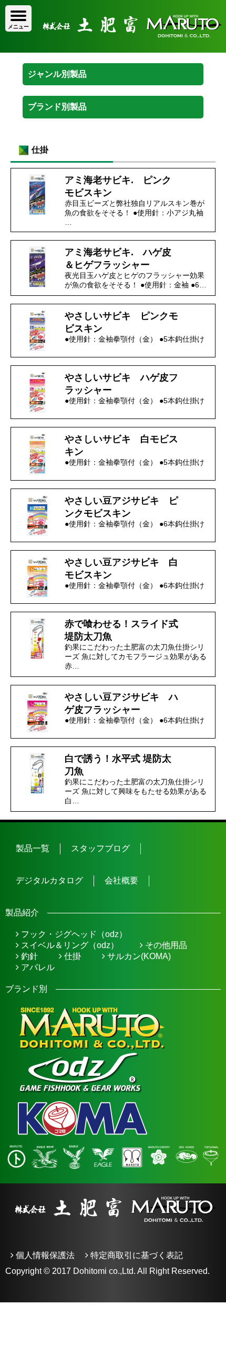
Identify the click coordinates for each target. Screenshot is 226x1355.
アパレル (37, 967)
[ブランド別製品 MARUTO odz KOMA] (113, 107)
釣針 (28, 956)
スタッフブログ (100, 848)
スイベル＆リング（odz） (69, 945)
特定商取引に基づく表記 (135, 1255)
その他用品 (165, 945)
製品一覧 (32, 848)
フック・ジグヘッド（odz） (73, 934)
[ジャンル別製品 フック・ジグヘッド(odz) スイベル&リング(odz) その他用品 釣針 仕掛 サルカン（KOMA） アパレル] (113, 74)
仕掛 (71, 956)
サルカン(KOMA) (138, 956)
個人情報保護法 (44, 1255)
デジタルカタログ (49, 880)
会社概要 (121, 880)
